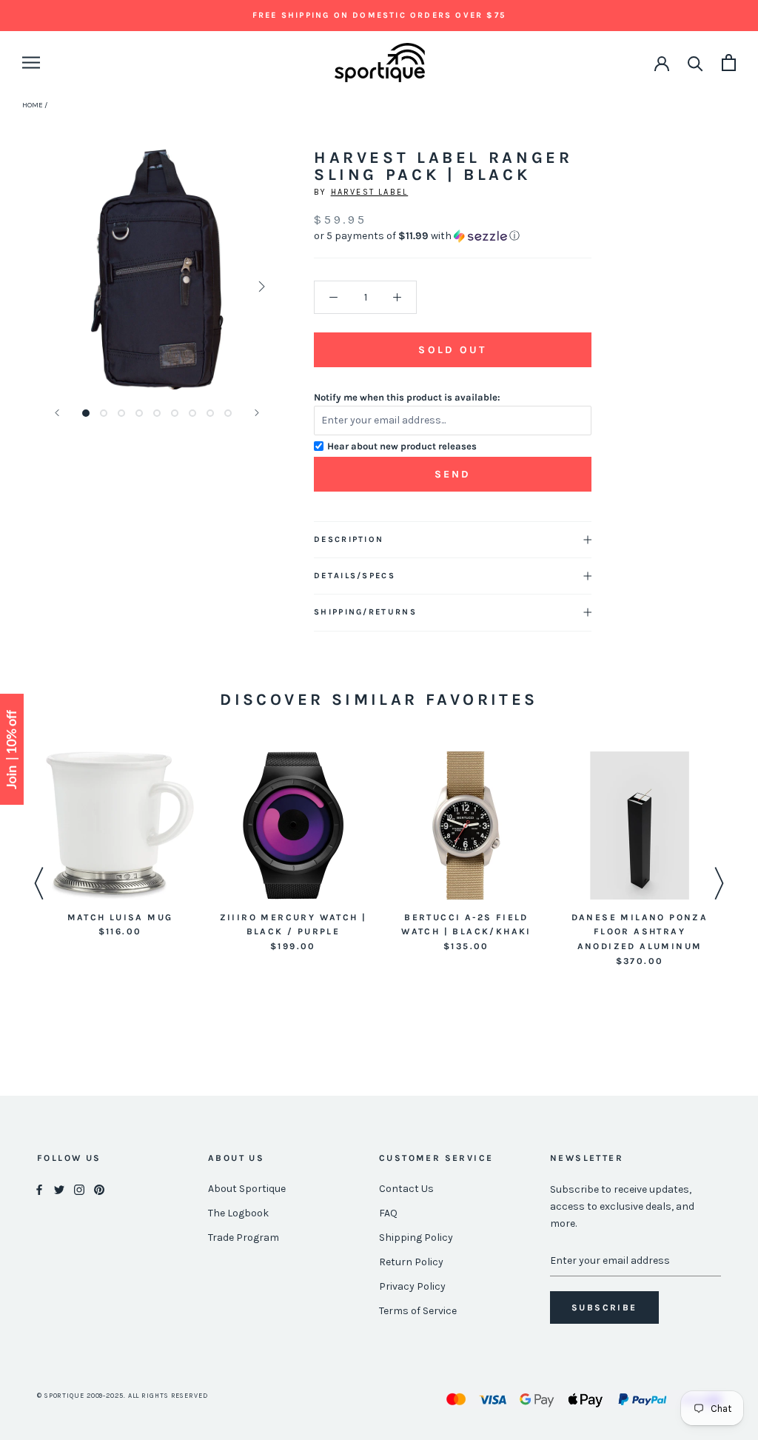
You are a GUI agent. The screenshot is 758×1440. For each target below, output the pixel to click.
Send (453, 474)
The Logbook (238, 1213)
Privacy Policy (412, 1286)
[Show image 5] (157, 413)
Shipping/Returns (365, 612)
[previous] (53, 286)
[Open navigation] (31, 62)
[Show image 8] (210, 413)
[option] (120, 845)
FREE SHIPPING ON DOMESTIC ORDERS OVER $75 (379, 15)
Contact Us (406, 1188)
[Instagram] (79, 1189)
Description (348, 539)
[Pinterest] (99, 1189)
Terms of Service (418, 1311)
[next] (260, 286)
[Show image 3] (121, 413)
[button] (452, 236)
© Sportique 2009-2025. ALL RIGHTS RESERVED (122, 1395)
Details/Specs (354, 575)
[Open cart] (729, 62)
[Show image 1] (86, 413)
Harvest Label (370, 192)
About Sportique (247, 1188)
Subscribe (604, 1307)
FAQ (388, 1213)
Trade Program (243, 1237)
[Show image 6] (174, 413)
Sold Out (452, 350)
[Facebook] (39, 1189)
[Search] (695, 62)
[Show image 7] (192, 413)
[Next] (257, 412)
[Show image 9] (228, 413)
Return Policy (411, 1262)
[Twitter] (59, 1189)
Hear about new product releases (402, 446)
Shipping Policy (416, 1237)
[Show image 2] (103, 413)
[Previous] (57, 412)
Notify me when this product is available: (407, 397)
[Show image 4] (139, 413)
